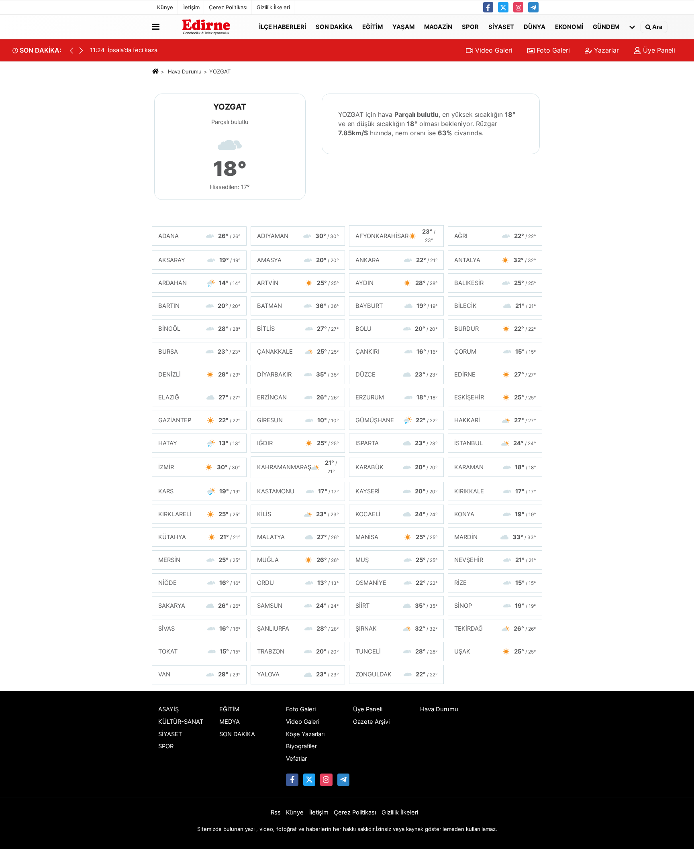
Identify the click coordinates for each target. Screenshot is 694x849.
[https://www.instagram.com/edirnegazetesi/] (518, 7)
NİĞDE (199, 582)
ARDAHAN (199, 283)
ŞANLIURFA (298, 628)
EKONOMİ (569, 26)
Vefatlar (296, 758)
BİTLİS (298, 328)
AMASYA (298, 260)
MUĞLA (298, 560)
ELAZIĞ (199, 397)
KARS (199, 491)
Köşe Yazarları (305, 734)
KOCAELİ (396, 514)
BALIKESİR (495, 283)
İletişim (191, 7)
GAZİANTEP (199, 420)
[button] (81, 50)
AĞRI (495, 236)
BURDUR (495, 328)
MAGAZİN (438, 26)
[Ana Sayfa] (155, 71)
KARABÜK (396, 467)
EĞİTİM (372, 26)
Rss (276, 812)
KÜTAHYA (199, 537)
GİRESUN (298, 420)
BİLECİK (495, 305)
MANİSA (396, 537)
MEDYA (229, 721)
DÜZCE (396, 374)
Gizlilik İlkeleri (273, 7)
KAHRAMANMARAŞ (297, 466)
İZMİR (199, 467)
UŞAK (495, 651)
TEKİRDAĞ (495, 628)
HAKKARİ (495, 420)
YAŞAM (403, 26)
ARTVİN (298, 283)
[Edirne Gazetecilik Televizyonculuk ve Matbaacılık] (207, 27)
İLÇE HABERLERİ (282, 26)
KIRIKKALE (495, 491)
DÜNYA (534, 26)
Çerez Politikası (228, 7)
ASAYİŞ (168, 709)
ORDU (298, 582)
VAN (199, 674)
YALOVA (298, 674)
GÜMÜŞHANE (396, 420)
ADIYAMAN (298, 236)
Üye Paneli (658, 50)
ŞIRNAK (396, 628)
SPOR (470, 26)
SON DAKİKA (334, 26)
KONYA (495, 514)
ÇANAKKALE (298, 351)
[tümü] (632, 26)
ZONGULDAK (396, 674)
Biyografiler (301, 746)
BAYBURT (396, 305)
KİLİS (298, 514)
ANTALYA (495, 260)
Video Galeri (492, 50)
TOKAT (199, 651)
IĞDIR (298, 443)
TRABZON (298, 651)
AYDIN (396, 283)
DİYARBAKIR (298, 374)
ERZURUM (396, 397)
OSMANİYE (396, 582)
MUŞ (396, 560)
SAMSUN (298, 605)
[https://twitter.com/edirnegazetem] (503, 7)
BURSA (199, 351)
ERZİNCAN (298, 397)
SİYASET (501, 26)
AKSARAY (199, 260)
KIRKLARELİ (199, 514)
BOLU (396, 328)
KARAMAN (495, 467)
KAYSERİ (396, 491)
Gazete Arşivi (371, 721)
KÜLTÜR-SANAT (180, 721)
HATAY (199, 443)
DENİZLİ (199, 374)
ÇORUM (495, 351)
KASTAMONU (298, 491)
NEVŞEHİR (495, 560)
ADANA (199, 236)
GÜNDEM (606, 26)
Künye (165, 7)
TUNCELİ (396, 651)
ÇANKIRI (396, 351)
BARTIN (199, 305)
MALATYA (298, 537)
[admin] (533, 7)
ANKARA (396, 260)
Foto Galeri (552, 50)
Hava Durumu (185, 71)
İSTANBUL (495, 443)
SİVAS (199, 628)
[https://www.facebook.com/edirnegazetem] (488, 7)
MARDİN (495, 537)
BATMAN (298, 305)
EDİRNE (495, 374)
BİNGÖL (199, 328)
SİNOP (495, 605)
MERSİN (199, 560)
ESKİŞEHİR (495, 397)
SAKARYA (199, 605)
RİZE (495, 582)
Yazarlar (605, 50)
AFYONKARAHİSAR (395, 235)
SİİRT (396, 605)
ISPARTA (396, 443)
